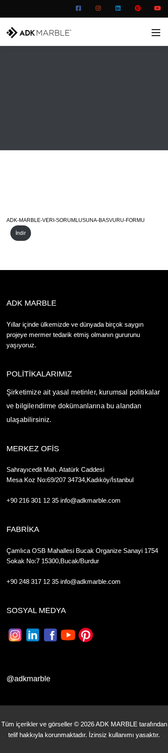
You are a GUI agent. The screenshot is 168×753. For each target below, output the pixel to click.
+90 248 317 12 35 (32, 581)
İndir (21, 233)
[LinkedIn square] (118, 8)
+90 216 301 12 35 (33, 500)
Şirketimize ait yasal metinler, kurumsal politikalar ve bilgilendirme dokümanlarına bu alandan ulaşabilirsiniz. (83, 406)
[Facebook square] (78, 8)
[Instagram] (98, 8)
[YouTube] (157, 8)
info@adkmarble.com (90, 500)
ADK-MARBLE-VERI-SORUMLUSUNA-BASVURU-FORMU (75, 220)
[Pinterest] (137, 8)
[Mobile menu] (156, 32)
